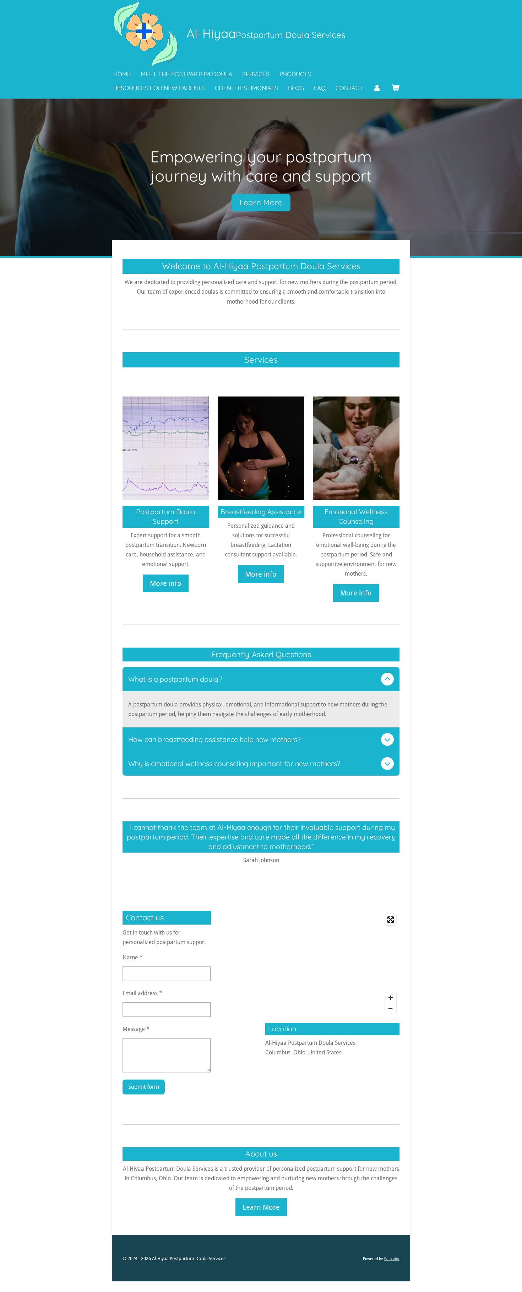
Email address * (142, 993)
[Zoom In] (390, 997)
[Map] (332, 964)
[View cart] (395, 88)
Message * (136, 1029)
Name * (133, 957)
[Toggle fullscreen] (390, 919)
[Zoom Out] (390, 1008)
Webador (391, 1259)
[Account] (377, 88)
